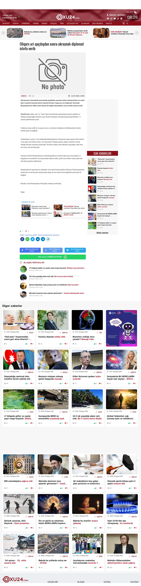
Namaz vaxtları (117, 15)
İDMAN (44, 23)
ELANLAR (85, 23)
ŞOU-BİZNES (97, 23)
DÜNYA (16, 23)
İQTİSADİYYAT (72, 23)
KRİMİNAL (26, 23)
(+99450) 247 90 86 (9, 18)
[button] (137, 33)
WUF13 (109, 23)
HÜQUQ (53, 23)
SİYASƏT (6, 23)
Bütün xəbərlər (102, 233)
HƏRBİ (36, 23)
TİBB (62, 23)
